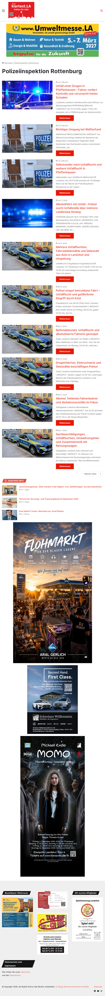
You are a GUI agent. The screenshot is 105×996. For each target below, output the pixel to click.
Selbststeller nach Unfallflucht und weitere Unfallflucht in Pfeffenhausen (79, 162)
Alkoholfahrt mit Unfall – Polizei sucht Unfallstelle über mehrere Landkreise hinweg (77, 202)
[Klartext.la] (21, 10)
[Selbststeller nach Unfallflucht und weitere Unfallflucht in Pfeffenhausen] (27, 168)
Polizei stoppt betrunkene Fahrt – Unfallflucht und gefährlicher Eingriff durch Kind (78, 288)
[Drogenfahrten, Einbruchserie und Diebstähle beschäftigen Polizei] (27, 366)
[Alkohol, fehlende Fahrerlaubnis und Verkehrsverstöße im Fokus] (27, 402)
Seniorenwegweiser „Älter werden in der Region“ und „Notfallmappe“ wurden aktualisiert (60, 481)
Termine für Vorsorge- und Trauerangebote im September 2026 (48, 493)
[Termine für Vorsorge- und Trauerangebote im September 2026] (9, 497)
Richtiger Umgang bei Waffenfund (78, 124)
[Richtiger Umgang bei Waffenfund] (27, 133)
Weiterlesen (64, 112)
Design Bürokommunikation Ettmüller (73, 981)
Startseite (8, 57)
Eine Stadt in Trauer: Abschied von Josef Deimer (41, 505)
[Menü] (3, 12)
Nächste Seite (90, 468)
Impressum (25, 966)
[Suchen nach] (101, 12)
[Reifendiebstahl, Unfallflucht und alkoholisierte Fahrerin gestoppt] (27, 333)
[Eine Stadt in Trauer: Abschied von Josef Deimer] (9, 509)
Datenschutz (15, 970)
